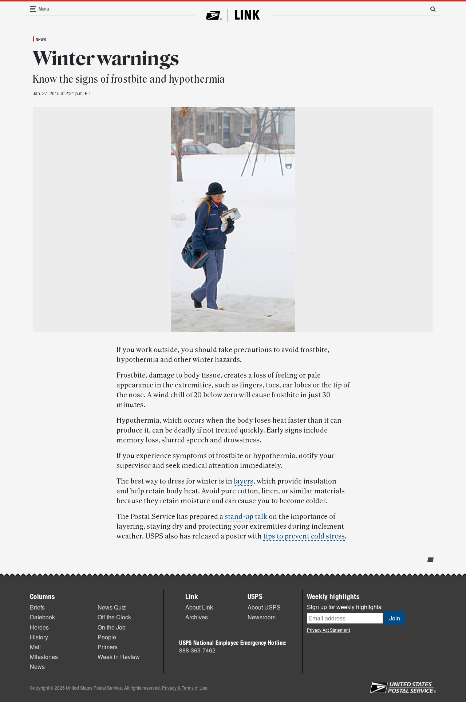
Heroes (39, 627)
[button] (430, 8)
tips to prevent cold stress (304, 536)
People (107, 637)
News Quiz (112, 607)
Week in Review (119, 656)
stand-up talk (246, 517)
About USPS (264, 607)
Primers (108, 647)
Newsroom (262, 617)
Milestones (44, 656)
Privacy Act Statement (328, 630)
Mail (35, 647)
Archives (196, 617)
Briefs (37, 607)
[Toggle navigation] (33, 9)
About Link (199, 607)
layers (243, 481)
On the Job (112, 627)
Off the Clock (114, 617)
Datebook (42, 617)
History (39, 637)
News (41, 39)
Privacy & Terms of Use (185, 688)
